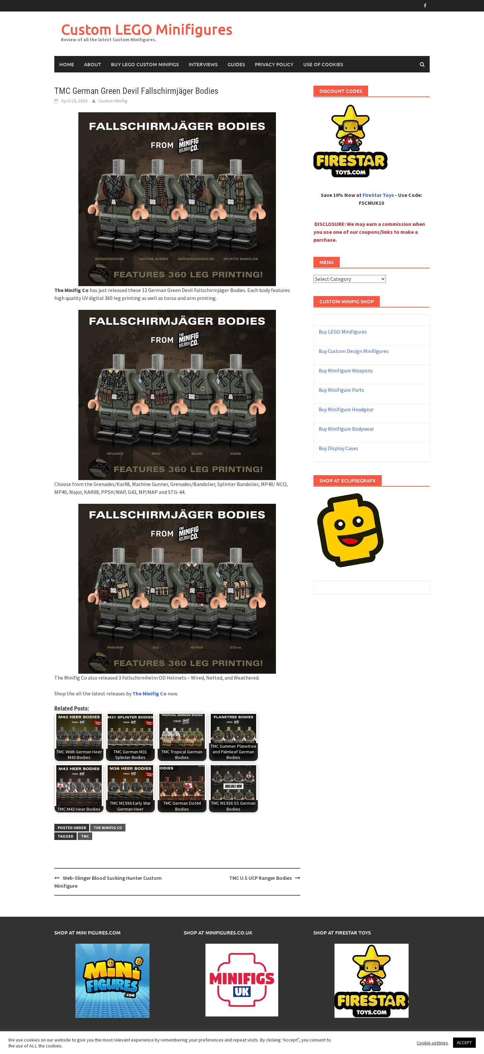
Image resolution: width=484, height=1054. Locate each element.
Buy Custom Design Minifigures (354, 351)
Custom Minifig (112, 101)
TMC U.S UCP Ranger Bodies (260, 878)
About (92, 64)
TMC (85, 836)
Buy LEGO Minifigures (343, 331)
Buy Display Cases (338, 448)
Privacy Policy (274, 64)
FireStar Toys (378, 195)
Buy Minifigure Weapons (346, 370)
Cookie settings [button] (432, 1043)
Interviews (203, 64)
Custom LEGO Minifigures (146, 29)
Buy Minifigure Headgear (346, 409)
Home (66, 64)
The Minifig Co (108, 827)
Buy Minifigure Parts (341, 390)
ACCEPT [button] (464, 1042)
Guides (236, 64)
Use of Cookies (323, 64)
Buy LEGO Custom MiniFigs (145, 64)
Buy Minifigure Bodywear (346, 428)
